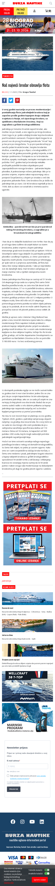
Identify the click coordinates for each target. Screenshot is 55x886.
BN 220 (5, 92)
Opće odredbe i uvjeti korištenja (37, 847)
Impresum (9, 847)
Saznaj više (9, 882)
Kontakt (23, 847)
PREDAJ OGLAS (7, 11)
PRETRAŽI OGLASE (21, 11)
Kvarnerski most (7, 608)
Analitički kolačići (35, 873)
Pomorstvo (8, 76)
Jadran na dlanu (7, 635)
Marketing (17, 847)
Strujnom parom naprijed (10, 659)
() (49, 11)
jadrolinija (6, 580)
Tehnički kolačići (35, 870)
